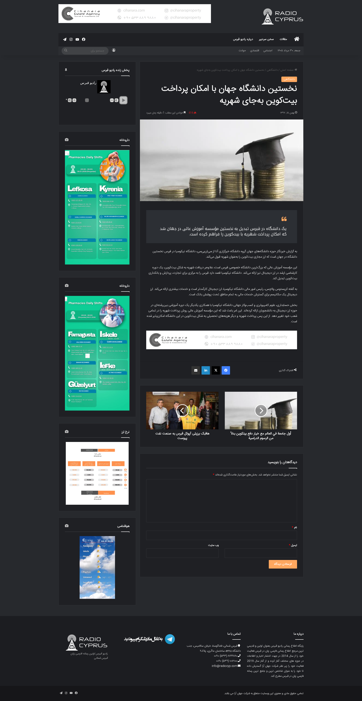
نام (294, 527)
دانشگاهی (272, 70)
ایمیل (293, 545)
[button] (123, 100)
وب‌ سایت (213, 545)
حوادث (242, 50)
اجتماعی (267, 50)
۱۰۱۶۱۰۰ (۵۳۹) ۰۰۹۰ (226, 661)
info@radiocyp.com (224, 666)
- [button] (112, 100)
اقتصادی (254, 50)
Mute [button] (116, 100)
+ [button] (74, 100)
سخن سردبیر (266, 39)
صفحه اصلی (287, 70)
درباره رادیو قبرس (243, 39)
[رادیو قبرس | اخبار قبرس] (283, 16)
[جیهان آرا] (221, 340)
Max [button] (70, 100)
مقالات (283, 39)
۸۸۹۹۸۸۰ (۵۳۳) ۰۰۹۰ (225, 656)
